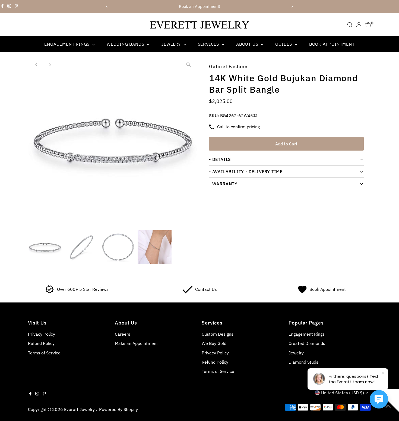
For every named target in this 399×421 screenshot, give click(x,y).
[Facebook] (2, 6)
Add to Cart (286, 143)
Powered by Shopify (118, 409)
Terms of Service (44, 352)
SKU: (214, 115)
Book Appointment (332, 44)
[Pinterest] (16, 6)
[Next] (292, 7)
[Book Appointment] (302, 292)
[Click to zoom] (188, 65)
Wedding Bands (126, 44)
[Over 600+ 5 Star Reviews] (50, 292)
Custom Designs (217, 334)
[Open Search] (349, 24)
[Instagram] (9, 6)
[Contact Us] (187, 292)
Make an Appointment (136, 343)
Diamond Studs (303, 362)
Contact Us (206, 289)
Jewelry (171, 44)
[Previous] (107, 7)
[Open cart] (368, 24)
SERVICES (209, 44)
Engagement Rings (67, 44)
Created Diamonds (307, 343)
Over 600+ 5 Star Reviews (83, 289)
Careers (122, 334)
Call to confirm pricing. (239, 126)
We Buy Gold (214, 343)
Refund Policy (41, 343)
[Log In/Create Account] (358, 24)
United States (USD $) (342, 392)
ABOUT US (247, 44)
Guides (284, 44)
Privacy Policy (41, 334)
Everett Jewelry (80, 409)
